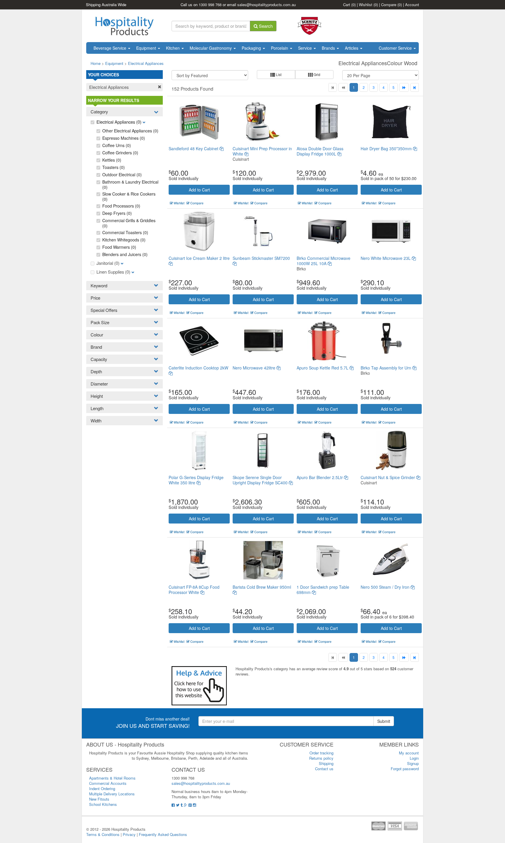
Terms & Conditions (103, 834)
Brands (329, 48)
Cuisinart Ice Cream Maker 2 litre (199, 258)
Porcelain (280, 48)
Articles (352, 48)
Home (96, 63)
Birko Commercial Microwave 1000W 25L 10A (323, 260)
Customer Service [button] (396, 48)
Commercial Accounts (108, 783)
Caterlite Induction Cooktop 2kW (198, 368)
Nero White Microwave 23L (386, 258)
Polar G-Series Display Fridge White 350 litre (196, 480)
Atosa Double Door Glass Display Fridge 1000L (320, 151)
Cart (349, 4)
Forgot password (405, 768)
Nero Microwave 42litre (254, 368)
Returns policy (321, 758)
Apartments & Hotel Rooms (112, 778)
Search (265, 26)
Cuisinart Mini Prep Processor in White (262, 151)
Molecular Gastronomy (211, 48)
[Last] (414, 87)
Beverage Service (110, 48)
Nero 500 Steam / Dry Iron (386, 587)
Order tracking (321, 753)
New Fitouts (99, 799)
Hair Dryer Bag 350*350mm (387, 148)
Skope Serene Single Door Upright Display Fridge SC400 (261, 480)
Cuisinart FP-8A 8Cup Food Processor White (194, 589)
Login (414, 758)
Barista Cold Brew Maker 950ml (262, 587)
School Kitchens (103, 804)
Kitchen (173, 48)
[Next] (404, 87)
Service (305, 48)
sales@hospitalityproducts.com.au (266, 4)
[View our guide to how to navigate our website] (199, 685)
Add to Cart (199, 190)
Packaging (252, 48)
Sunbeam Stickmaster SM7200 (261, 258)
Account (412, 4)
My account (409, 753)
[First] (332, 87)
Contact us (324, 768)
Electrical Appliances (146, 63)
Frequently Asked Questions (163, 834)
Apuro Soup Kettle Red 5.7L (323, 368)
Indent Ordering (102, 788)
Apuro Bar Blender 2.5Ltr (320, 477)
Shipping (326, 763)
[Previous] (343, 87)
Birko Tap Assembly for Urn (386, 368)
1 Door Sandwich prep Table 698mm (323, 589)
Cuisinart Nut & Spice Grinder (388, 477)
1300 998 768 (210, 4)
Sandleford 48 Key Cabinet (194, 148)
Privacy (129, 834)
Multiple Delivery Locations (112, 794)
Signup (413, 763)
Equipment (146, 48)
